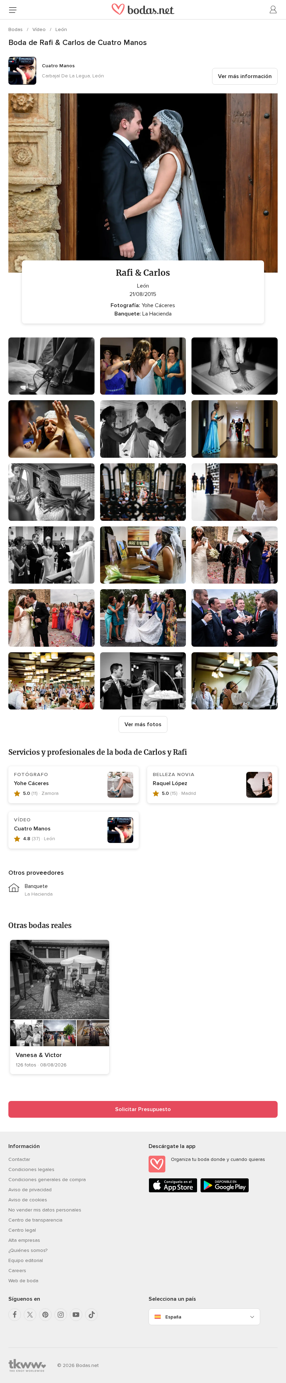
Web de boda (23, 1281)
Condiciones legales (31, 1169)
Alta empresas (24, 1240)
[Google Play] (224, 1191)
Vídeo (39, 29)
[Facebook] (14, 1314)
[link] (59, 1007)
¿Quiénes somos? (27, 1250)
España (173, 1317)
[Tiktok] (91, 1314)
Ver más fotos (143, 724)
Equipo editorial (25, 1260)
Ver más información (245, 76)
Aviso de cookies (27, 1200)
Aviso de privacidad (30, 1190)
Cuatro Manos (32, 828)
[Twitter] (30, 1314)
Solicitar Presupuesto (143, 1109)
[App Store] (173, 1191)
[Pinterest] (45, 1314)
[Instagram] (60, 1314)
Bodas (16, 29)
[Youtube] (76, 1314)
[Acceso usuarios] (273, 10)
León (61, 29)
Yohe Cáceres (31, 783)
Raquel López (170, 783)
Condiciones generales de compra (47, 1180)
